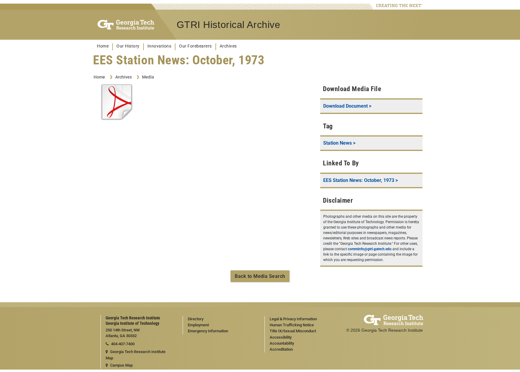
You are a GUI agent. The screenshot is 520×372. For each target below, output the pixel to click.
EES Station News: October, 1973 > (360, 180)
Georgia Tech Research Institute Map (136, 354)
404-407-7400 (123, 344)
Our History (128, 46)
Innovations (159, 46)
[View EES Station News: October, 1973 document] (117, 103)
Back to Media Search (260, 276)
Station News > (339, 143)
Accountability (282, 343)
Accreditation (281, 349)
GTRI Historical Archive (228, 24)
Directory (195, 319)
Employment (198, 325)
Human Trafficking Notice (292, 325)
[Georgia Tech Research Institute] (126, 25)
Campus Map (121, 365)
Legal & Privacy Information (293, 319)
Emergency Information (208, 331)
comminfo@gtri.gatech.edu (370, 249)
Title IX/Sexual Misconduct (293, 331)
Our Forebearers (195, 46)
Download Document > (347, 106)
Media (148, 77)
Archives (228, 46)
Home (103, 46)
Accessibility (281, 337)
